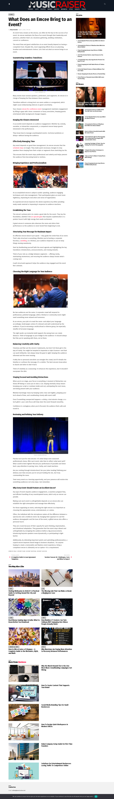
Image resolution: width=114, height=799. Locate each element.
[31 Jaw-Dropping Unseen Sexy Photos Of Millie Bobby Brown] (79, 165)
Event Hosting (31, 551)
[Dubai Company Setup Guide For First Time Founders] (24, 751)
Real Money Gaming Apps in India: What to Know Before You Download (24, 621)
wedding (24, 241)
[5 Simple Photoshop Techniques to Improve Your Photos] (79, 151)
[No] (98, 796)
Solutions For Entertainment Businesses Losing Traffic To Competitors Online (56, 764)
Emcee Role (13, 551)
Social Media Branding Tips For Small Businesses (54, 706)
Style (71, 9)
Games (43, 617)
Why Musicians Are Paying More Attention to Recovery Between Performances (56, 650)
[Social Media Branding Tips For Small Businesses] (24, 712)
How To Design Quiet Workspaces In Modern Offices (54, 725)
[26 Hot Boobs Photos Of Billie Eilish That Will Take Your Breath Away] (90, 28)
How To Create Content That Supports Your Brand (55, 686)
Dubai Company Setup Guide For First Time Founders (56, 745)
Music (43, 647)
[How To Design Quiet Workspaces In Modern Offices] (24, 731)
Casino (10, 617)
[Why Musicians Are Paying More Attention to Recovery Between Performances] (57, 636)
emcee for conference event (32, 109)
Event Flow (21, 551)
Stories (30, 9)
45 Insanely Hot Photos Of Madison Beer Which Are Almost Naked (94, 124)
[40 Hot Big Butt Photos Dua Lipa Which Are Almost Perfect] (79, 119)
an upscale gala (36, 217)
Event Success (42, 551)
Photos (43, 9)
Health (77, 9)
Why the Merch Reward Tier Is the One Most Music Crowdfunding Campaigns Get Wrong (56, 668)
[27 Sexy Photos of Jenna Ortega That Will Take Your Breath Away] (90, 97)
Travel (84, 9)
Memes (50, 9)
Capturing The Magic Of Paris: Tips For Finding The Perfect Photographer (95, 144)
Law (43, 588)
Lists (36, 9)
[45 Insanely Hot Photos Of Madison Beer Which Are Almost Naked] (79, 126)
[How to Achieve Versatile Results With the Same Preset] (79, 132)
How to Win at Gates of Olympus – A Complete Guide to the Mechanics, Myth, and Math (23, 651)
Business (64, 9)
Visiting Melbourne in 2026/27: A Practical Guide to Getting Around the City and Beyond (24, 593)
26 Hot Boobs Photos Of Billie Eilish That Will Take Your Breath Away (94, 110)
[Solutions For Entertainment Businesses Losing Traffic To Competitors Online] (24, 771)
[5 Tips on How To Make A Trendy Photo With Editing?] (79, 158)
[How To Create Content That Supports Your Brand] (24, 692)
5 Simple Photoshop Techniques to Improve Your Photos (94, 150)
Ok (96, 796)
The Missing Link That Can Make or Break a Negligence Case (56, 592)
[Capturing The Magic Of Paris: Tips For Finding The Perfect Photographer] (79, 145)
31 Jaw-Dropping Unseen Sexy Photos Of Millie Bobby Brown (95, 163)
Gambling (11, 647)
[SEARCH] (104, 4)
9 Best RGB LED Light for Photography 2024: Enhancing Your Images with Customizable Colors (95, 138)
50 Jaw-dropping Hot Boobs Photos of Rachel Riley (91, 74)
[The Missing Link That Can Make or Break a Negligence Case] (57, 578)
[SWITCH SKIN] (9, 4)
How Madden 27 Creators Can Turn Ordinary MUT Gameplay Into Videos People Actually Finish (54, 622)
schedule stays (18, 148)
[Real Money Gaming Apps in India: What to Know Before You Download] (24, 607)
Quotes (56, 9)
